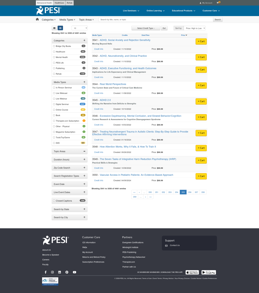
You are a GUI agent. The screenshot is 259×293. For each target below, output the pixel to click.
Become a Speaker (50, 254)
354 (176, 192)
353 (170, 192)
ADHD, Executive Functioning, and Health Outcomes (128, 68)
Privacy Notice (168, 278)
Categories (48, 19)
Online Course (67, 109)
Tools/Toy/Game (67, 137)
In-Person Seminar (68, 87)
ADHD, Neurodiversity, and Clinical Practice (123, 55)
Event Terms (157, 278)
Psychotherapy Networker (133, 257)
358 (203, 192)
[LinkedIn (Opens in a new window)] (60, 272)
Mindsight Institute (130, 247)
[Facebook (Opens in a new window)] (45, 272)
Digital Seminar (67, 104)
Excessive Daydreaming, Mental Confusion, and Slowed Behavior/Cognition (140, 115)
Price (183, 35)
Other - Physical (66, 126)
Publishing (64, 68)
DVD (62, 143)
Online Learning (154, 10)
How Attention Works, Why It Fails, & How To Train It (128, 146)
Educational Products (182, 10)
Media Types (66, 19)
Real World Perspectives (113, 84)
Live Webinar (66, 98)
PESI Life (64, 62)
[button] (54, 28)
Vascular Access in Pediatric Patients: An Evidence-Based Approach (136, 174)
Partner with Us (129, 266)
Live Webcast (66, 93)
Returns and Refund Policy (93, 257)
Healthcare (65, 51)
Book (63, 115)
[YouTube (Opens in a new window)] (74, 272)
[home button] (37, 19)
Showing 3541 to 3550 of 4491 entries (69, 33)
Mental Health (67, 57)
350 (150, 192)
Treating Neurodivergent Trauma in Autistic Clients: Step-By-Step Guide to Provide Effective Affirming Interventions (140, 133)
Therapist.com (128, 261)
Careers (45, 259)
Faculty (45, 264)
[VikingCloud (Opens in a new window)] (50, 281)
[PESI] (55, 240)
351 (156, 192)
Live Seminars (129, 10)
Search (218, 19)
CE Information (89, 242)
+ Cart (201, 41)
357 (196, 192)
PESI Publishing (129, 252)
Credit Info (98, 49)
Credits (125, 35)
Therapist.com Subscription (70, 120)
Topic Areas (85, 19)
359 (134, 196)
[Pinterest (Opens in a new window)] (67, 272)
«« (134, 192)
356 (189, 192)
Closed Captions (70, 200)
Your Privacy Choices (182, 278)
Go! (164, 28)
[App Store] (192, 272)
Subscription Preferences (93, 261)
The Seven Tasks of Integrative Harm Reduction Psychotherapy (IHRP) (138, 159)
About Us (46, 249)
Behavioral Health (44, 2)
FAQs (84, 247)
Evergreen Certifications (132, 242)
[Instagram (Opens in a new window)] (52, 272)
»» (150, 196)
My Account (87, 252)
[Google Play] (209, 272)
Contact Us (175, 245)
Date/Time (145, 35)
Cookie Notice (196, 278)
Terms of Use (147, 278)
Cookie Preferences (210, 278)
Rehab (69, 2)
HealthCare (59, 2)
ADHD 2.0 (105, 100)
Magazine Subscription (69, 131)
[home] (48, 10)
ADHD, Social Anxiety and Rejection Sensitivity (125, 40)
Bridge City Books (67, 46)
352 (163, 192)
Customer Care (210, 10)
